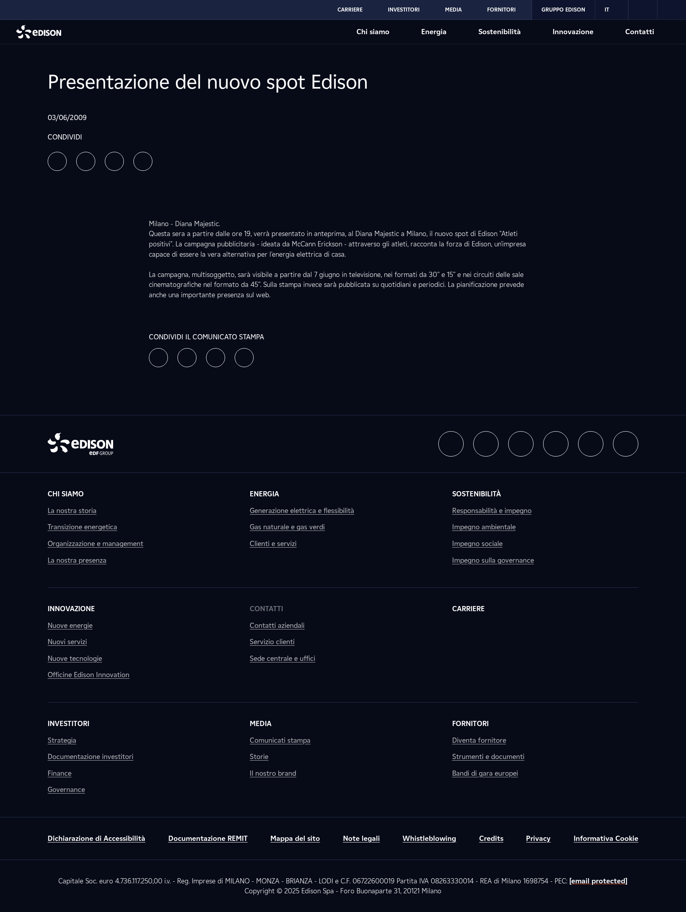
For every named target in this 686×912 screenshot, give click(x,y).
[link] (642, 10)
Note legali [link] (361, 838)
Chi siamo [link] (66, 494)
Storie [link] (259, 756)
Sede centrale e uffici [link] (282, 658)
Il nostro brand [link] (273, 773)
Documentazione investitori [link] (90, 756)
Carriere (349, 9)
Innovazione (573, 31)
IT (607, 9)
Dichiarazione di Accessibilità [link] (96, 838)
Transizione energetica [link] (82, 527)
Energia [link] (264, 494)
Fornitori (501, 9)
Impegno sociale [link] (477, 543)
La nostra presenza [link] (77, 560)
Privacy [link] (538, 838)
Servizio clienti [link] (272, 641)
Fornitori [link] (470, 723)
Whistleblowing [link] (429, 838)
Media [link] (261, 723)
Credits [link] (491, 838)
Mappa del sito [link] (295, 838)
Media (453, 9)
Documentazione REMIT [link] (208, 838)
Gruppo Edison (563, 9)
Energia (434, 31)
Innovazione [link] (71, 608)
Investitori (404, 9)
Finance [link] (59, 773)
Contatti (639, 31)
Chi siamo (372, 31)
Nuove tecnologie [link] (75, 658)
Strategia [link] (62, 740)
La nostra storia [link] (72, 510)
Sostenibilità (499, 31)
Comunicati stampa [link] (280, 740)
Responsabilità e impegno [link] (492, 510)
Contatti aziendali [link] (277, 625)
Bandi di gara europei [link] (485, 773)
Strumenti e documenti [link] (488, 756)
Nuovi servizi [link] (67, 641)
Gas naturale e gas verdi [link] (287, 527)
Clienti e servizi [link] (273, 543)
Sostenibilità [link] (476, 494)
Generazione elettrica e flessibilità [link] (302, 510)
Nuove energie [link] (70, 625)
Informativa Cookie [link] (606, 838)
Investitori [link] (68, 723)
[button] (57, 161)
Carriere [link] (468, 608)
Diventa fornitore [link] (479, 740)
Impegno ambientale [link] (484, 527)
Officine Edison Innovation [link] (88, 674)
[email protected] (598, 881)
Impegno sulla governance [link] (493, 560)
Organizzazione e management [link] (95, 543)
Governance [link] (66, 789)
